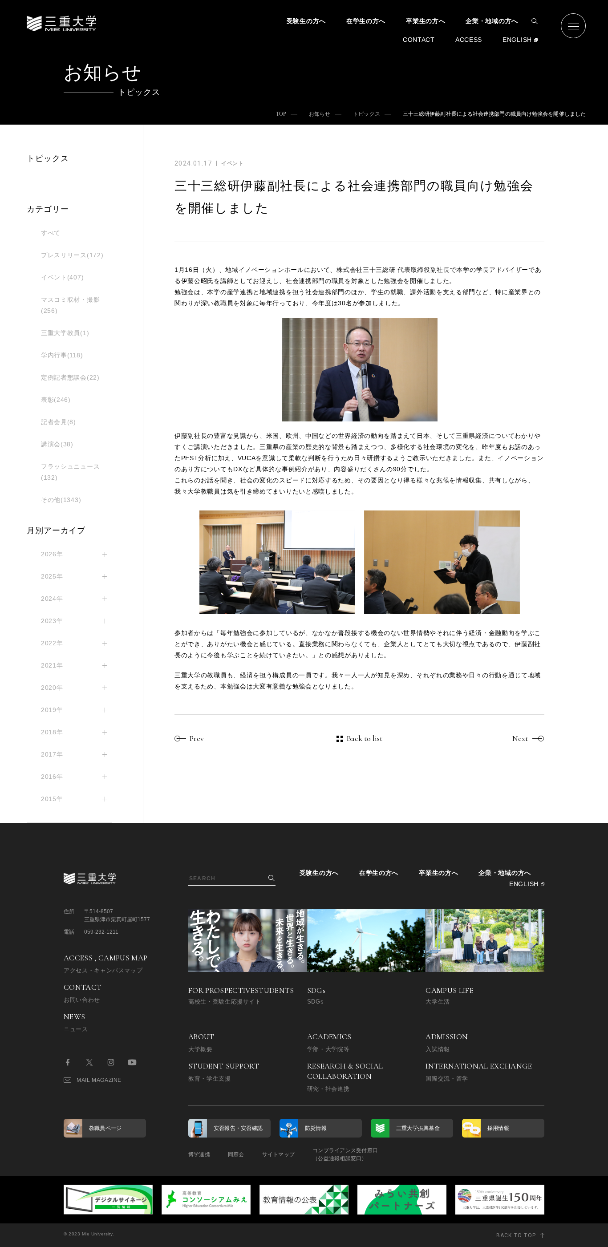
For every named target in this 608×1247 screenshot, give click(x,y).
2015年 (52, 798)
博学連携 (199, 1154)
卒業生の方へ (425, 20)
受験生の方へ (306, 20)
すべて (51, 232)
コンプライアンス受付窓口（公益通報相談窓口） (345, 1154)
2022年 (52, 643)
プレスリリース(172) (72, 255)
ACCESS (468, 39)
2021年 (52, 665)
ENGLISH (517, 39)
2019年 (52, 709)
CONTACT (419, 39)
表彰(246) (56, 399)
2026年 (52, 554)
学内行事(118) (62, 355)
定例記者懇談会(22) (70, 377)
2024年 (52, 598)
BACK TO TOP (516, 1235)
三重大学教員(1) (65, 332)
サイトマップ (278, 1154)
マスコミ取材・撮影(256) (70, 305)
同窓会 (236, 1154)
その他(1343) (61, 499)
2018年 (52, 732)
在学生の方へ (365, 20)
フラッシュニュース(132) (70, 472)
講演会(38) (57, 444)
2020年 (52, 687)
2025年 (52, 576)
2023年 (52, 620)
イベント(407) (62, 277)
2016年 (52, 776)
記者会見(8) (58, 421)
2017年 (52, 754)
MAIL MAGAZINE (99, 1080)
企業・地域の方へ (492, 20)
